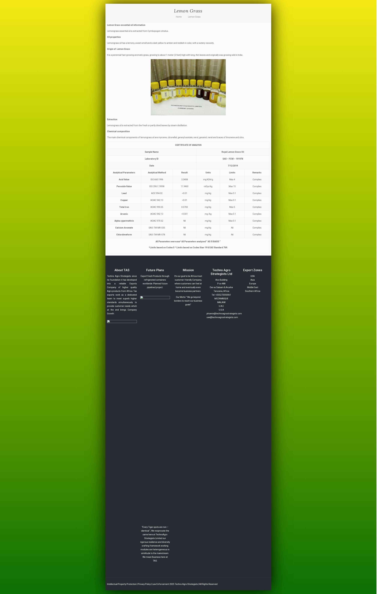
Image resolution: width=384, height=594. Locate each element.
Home (179, 17)
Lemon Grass (194, 17)
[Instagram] (380, 590)
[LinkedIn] (380, 585)
